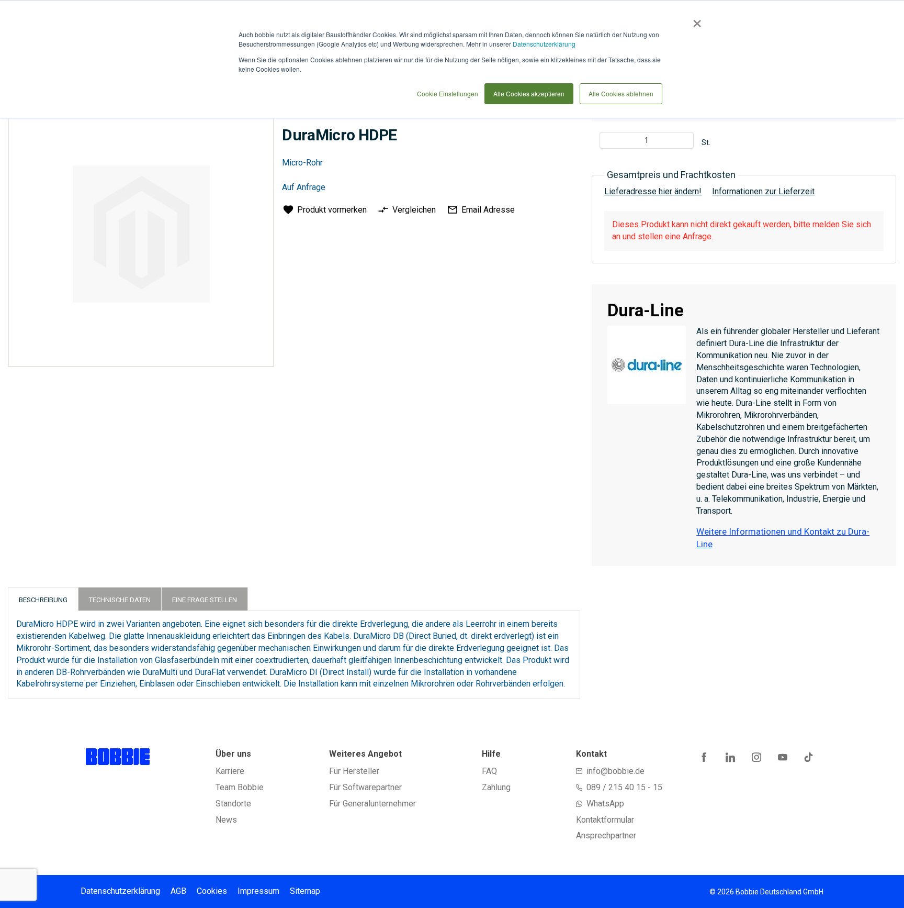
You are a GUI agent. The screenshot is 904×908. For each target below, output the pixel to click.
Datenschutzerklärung (544, 43)
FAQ (489, 771)
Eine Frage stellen (204, 600)
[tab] (43, 599)
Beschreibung (43, 600)
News (226, 820)
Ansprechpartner (606, 835)
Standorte (233, 804)
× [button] (695, 20)
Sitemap (305, 891)
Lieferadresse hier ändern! (653, 191)
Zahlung (496, 787)
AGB (178, 891)
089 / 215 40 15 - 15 (624, 787)
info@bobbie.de (615, 771)
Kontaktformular (605, 820)
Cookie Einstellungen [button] (447, 93)
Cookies (212, 891)
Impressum (258, 891)
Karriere (230, 771)
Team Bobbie (240, 787)
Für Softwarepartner (365, 787)
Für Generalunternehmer (372, 804)
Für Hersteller (354, 771)
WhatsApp (605, 804)
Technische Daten (120, 600)
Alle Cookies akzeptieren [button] (528, 93)
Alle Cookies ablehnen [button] (621, 93)
